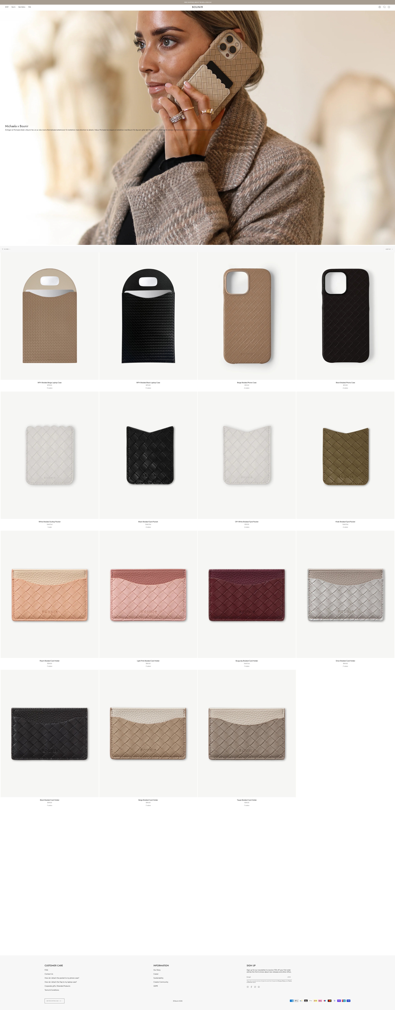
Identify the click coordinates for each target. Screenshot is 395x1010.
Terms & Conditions (52, 990)
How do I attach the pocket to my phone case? (62, 978)
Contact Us (49, 974)
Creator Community (160, 982)
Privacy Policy (281, 981)
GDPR (155, 986)
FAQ (46, 970)
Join (289, 977)
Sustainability (158, 978)
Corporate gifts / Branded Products (57, 986)
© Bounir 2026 (177, 1001)
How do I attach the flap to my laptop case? (61, 982)
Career (155, 974)
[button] (7, 7)
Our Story (156, 970)
